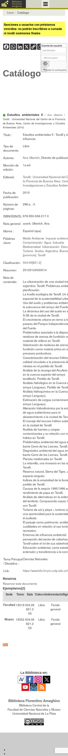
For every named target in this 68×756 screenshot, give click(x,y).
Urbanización (51, 246)
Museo (9, 619)
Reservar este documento (20, 583)
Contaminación (33, 242)
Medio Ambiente (33, 238)
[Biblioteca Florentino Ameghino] (13, 4)
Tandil (41, 255)
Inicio (10, 12)
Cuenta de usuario (51, 45)
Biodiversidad (32, 246)
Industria (58, 242)
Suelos (39, 251)
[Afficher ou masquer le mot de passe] (45, 63)
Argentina (51, 251)
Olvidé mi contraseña (55, 70)
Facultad (9, 605)
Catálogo (22, 73)
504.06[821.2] (32, 262)
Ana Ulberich (55, 115)
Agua (47, 242)
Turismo (28, 251)
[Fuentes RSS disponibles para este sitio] (34, 644)
